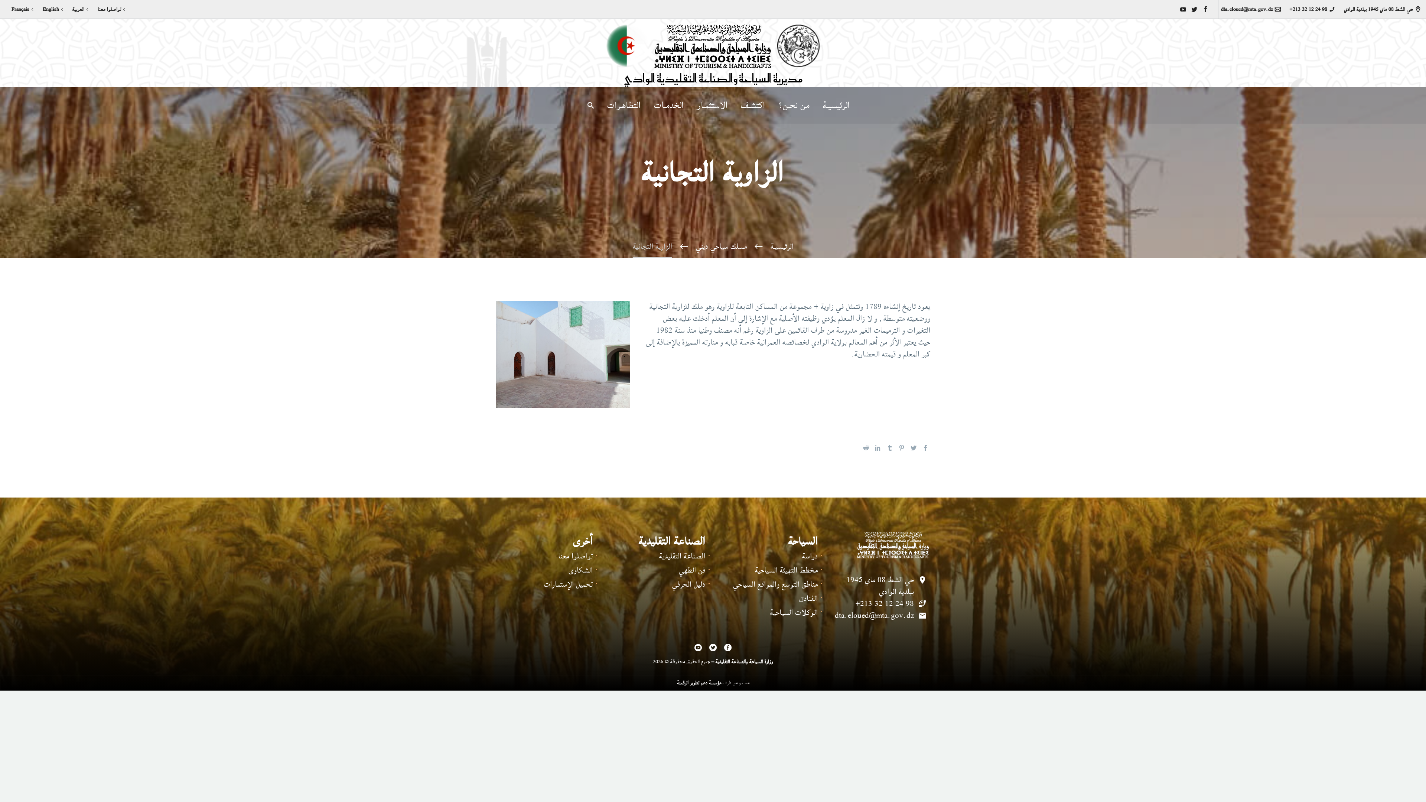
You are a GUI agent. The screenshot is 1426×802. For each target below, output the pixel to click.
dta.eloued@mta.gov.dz (1247, 9)
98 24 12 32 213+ (1308, 9)
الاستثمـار (712, 105)
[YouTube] (1183, 9)
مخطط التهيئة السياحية (786, 570)
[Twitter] (1194, 9)
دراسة (810, 556)
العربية (78, 9)
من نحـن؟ (794, 105)
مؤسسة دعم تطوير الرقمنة (699, 683)
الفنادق (808, 598)
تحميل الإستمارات (568, 584)
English (51, 9)
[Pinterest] (902, 448)
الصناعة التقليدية (682, 556)
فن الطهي (692, 570)
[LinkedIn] (878, 448)
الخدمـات (669, 105)
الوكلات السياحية (794, 612)
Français (20, 9)
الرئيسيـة (836, 105)
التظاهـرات (624, 105)
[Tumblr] (890, 448)
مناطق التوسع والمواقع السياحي (775, 584)
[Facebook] (1205, 9)
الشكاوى (581, 570)
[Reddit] (866, 448)
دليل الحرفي (688, 584)
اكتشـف (753, 105)
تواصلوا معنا (109, 9)
